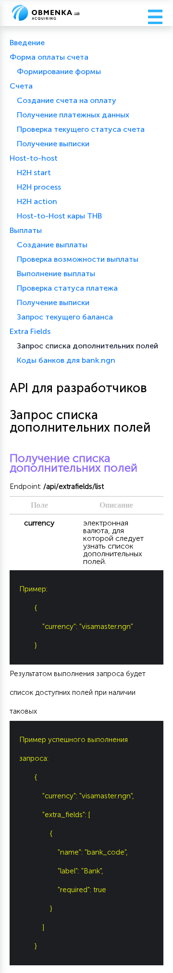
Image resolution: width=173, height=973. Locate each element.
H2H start (34, 172)
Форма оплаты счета (49, 57)
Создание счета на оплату (66, 100)
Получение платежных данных (73, 114)
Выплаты (26, 230)
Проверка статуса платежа (67, 288)
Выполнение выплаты (56, 273)
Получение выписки (53, 143)
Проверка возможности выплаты (77, 259)
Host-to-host (34, 158)
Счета (21, 85)
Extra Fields (30, 331)
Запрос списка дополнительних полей (87, 345)
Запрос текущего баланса (65, 316)
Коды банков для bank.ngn (66, 360)
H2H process (39, 187)
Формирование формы (59, 71)
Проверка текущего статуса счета (81, 129)
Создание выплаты (52, 244)
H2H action (37, 201)
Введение (27, 42)
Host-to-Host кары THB (59, 215)
